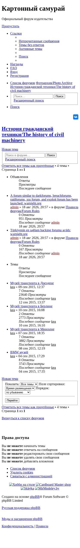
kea (12, 287)
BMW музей (19, 352)
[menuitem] (39, 41)
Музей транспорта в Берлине (31, 306)
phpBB (35, 496)
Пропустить (10, 26)
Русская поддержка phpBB (21, 508)
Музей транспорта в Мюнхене (32, 329)
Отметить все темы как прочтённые (28, 166)
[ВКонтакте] (75, 117)
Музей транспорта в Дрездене (32, 283)
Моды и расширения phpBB (22, 519)
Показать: (12, 384)
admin (14, 207)
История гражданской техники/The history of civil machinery (33, 134)
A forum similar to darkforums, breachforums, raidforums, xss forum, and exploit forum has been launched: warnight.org (44, 199)
